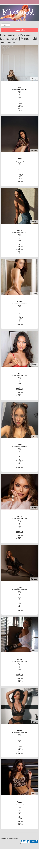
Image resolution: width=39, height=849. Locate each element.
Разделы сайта (19, 30)
